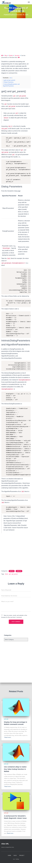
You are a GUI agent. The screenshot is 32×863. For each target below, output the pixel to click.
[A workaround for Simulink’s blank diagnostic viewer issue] (16, 801)
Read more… (8, 737)
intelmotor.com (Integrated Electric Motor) (7, 847)
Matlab (11, 55)
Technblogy (17, 859)
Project (21, 855)
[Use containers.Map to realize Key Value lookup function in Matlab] (16, 752)
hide (11, 77)
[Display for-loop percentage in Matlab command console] (16, 707)
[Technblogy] (7, 2)
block (6, 574)
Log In (14, 859)
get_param (15, 574)
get (10, 574)
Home (9, 855)
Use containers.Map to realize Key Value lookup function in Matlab (15, 769)
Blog (6, 55)
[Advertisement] (16, 38)
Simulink (17, 55)
